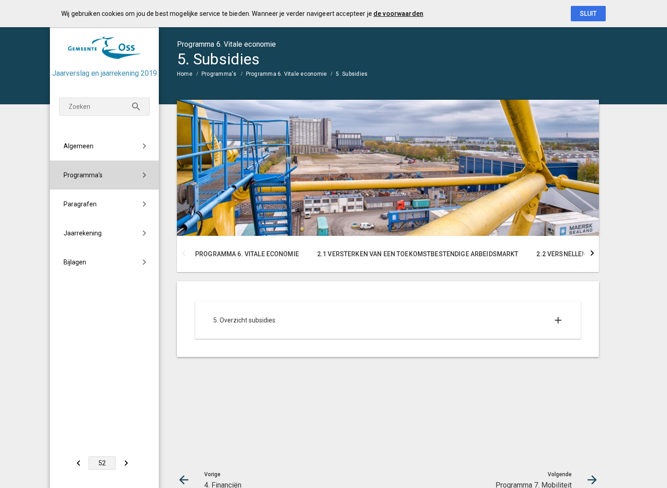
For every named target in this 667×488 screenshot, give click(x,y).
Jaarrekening (83, 233)
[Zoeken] (136, 107)
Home (184, 74)
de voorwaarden (398, 13)
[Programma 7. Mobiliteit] (126, 463)
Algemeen (78, 146)
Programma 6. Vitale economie (286, 74)
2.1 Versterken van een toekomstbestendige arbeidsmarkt (418, 254)
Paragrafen (80, 204)
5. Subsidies (352, 74)
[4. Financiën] (78, 463)
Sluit (588, 13)
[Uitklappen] (558, 320)
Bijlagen (75, 262)
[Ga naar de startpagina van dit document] (104, 47)
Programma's (83, 175)
